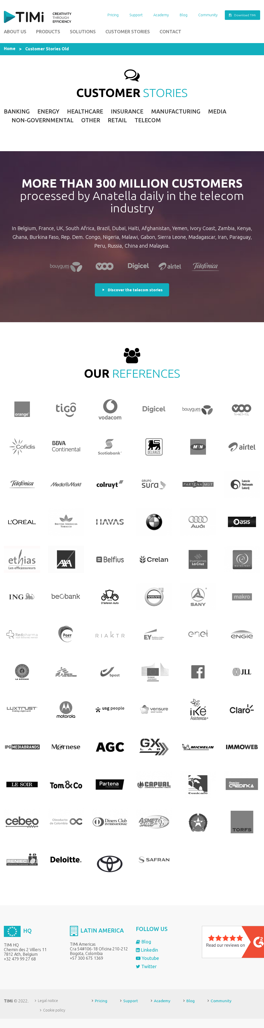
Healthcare (85, 111)
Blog (183, 15)
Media (217, 111)
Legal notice (48, 1001)
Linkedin (149, 949)
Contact (170, 31)
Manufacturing (175, 111)
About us (15, 31)
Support (136, 15)
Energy (48, 111)
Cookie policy (54, 1010)
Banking (17, 111)
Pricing (113, 15)
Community (208, 15)
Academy (161, 15)
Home (9, 48)
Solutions (83, 31)
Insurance (127, 111)
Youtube (150, 958)
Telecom (148, 120)
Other (90, 120)
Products (48, 31)
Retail (117, 120)
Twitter (148, 966)
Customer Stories (127, 31)
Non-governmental (42, 120)
